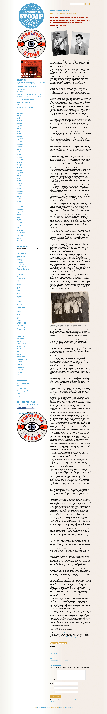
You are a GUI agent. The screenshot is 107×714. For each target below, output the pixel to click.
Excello (18, 276)
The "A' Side (19, 362)
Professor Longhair (19, 311)
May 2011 (19, 201)
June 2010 (19, 217)
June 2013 (19, 178)
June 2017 (19, 131)
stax (17, 318)
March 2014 (19, 165)
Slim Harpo (18, 315)
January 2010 (20, 228)
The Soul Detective (21, 370)
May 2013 (19, 181)
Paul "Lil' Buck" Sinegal (20, 310)
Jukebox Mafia (20, 351)
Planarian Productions (22, 359)
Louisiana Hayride (19, 296)
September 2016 (20, 136)
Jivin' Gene (18, 291)
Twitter (18, 396)
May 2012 (19, 188)
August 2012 (20, 183)
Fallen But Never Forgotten (56, 640)
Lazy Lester (18, 294)
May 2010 (19, 220)
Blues (18, 257)
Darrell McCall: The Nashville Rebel (25, 107)
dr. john (18, 271)
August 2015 (20, 147)
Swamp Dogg (19, 320)
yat (17, 331)
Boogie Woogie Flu (21, 338)
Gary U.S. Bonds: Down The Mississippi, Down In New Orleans (30, 97)
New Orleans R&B (62, 643)
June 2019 (19, 118)
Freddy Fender (19, 281)
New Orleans (65, 640)
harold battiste (19, 285)
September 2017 (20, 123)
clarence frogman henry (20, 264)
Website (52, 692)
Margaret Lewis (19, 301)
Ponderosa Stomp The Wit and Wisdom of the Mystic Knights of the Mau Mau (31, 16)
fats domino (21, 278)
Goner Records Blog (21, 343)
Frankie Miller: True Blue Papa (23, 102)
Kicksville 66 (20, 354)
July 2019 (19, 115)
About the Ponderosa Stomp (23, 383)
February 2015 (20, 160)
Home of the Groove (21, 349)
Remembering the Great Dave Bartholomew (60, 659)
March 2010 (19, 225)
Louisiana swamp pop (21, 298)
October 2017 (20, 120)
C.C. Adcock (19, 261)
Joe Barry (19, 293)
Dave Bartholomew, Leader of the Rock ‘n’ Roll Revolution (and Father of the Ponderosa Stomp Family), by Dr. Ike (31, 83)
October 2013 (20, 167)
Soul (18, 317)
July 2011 (19, 196)
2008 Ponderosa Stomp (60, 632)
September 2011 (20, 191)
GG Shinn (18, 283)
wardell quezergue (21, 327)
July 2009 (19, 238)
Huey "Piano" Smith (20, 287)
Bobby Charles (19, 259)
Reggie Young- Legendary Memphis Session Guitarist (29, 94)
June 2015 (19, 152)
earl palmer (19, 272)
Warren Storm (21, 329)
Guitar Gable (19, 284)
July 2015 (19, 149)
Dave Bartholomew (23, 269)
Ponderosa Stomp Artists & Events (24, 388)
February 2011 (20, 207)
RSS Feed (61, 707)
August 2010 (20, 212)
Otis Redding (19, 308)
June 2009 (19, 241)
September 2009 (21, 233)
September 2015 (20, 144)
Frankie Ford (19, 280)
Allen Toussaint (21, 256)
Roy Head (18, 314)
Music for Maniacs (21, 357)
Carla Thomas (53, 654)
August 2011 (19, 194)
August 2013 (20, 173)
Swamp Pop (21, 322)
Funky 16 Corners (20, 341)
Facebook (19, 385)
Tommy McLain (20, 325)
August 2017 (20, 126)
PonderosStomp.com (68, 707)
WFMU (18, 375)
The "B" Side (19, 364)
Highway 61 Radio (21, 346)
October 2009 (20, 230)
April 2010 (19, 222)
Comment (53, 679)
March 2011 (19, 204)
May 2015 (19, 154)
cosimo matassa (22, 266)
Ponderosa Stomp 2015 (73, 640)
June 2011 (19, 199)
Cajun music (20, 262)
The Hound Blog (20, 367)
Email (52, 687)
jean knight (18, 290)
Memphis (18, 303)
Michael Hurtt (20, 304)
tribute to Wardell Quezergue (69, 637)
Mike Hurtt (63, 13)
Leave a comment (72, 13)
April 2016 (19, 141)
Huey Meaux (20, 289)
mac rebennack (54, 643)
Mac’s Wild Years (21, 89)
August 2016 (20, 139)
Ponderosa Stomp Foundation (23, 391)
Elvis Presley (20, 275)
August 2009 (20, 235)
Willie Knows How (21, 105)
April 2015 (19, 157)
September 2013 (20, 170)
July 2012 (19, 186)
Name (52, 683)
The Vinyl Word (20, 372)
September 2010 (20, 209)
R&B (18, 313)
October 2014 (20, 162)
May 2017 (19, 134)
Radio (18, 393)
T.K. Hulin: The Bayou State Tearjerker (25, 99)
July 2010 (19, 214)
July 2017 (19, 128)
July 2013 (19, 175)
